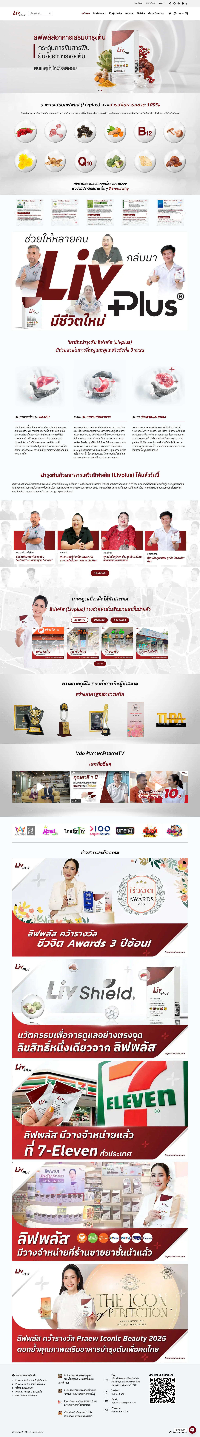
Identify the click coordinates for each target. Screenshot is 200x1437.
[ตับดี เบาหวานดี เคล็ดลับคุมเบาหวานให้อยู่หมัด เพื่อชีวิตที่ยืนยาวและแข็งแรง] (60, 1376)
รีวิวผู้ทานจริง (115, 13)
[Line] (179, 3)
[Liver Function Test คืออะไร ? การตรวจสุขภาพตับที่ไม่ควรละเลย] (60, 1402)
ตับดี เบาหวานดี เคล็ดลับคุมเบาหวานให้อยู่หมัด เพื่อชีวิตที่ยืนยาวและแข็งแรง (76, 1379)
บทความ (129, 13)
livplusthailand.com (120, 1411)
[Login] (175, 13)
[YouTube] (174, 3)
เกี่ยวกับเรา (138, 3)
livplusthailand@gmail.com (124, 1402)
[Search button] (50, 13)
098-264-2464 (119, 1394)
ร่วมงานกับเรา (150, 3)
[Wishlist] (170, 13)
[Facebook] (170, 3)
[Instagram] (183, 3)
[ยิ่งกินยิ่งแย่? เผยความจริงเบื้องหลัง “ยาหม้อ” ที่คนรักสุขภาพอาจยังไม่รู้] (60, 1391)
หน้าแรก (85, 13)
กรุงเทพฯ (79, 620)
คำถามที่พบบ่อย (156, 13)
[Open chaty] (192, 1430)
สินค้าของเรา (99, 13)
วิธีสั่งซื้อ (141, 13)
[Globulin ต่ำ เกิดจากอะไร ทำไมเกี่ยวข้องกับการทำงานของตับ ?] (60, 1413)
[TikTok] (187, 3)
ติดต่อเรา (162, 3)
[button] (4, 57)
